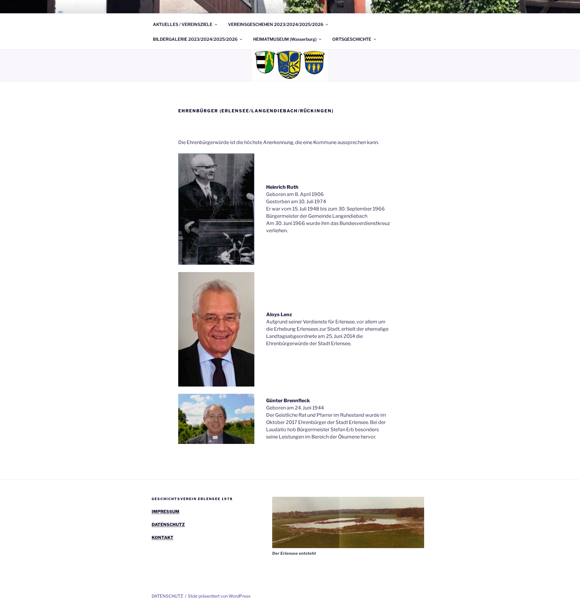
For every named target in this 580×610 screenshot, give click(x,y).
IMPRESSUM (165, 511)
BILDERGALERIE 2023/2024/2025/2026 (195, 39)
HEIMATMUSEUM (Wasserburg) (285, 39)
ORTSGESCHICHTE (351, 39)
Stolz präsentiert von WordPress (219, 596)
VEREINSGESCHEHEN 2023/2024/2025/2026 (275, 24)
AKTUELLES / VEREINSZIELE (182, 24)
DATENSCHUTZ (168, 524)
